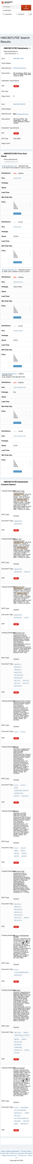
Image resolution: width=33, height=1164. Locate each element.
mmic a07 (27, 571)
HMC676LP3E (18, 975)
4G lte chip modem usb (21, 1118)
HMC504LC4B (18, 909)
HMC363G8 (17, 1121)
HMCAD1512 (25, 796)
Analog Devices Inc (10, 166)
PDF (16, 86)
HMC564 (26, 917)
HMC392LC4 (17, 664)
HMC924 (16, 1039)
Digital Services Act (9, 1155)
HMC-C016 (17, 683)
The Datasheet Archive (7, 2)
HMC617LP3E (17, 672)
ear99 (16, 787)
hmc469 (16, 796)
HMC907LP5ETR (18, 282)
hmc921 (23, 850)
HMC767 (16, 856)
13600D (27, 1113)
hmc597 (24, 853)
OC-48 (16, 731)
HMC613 (24, 1039)
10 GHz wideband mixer (21, 972)
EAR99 (16, 850)
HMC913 (27, 1050)
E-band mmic (18, 1047)
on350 (26, 617)
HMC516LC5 (17, 906)
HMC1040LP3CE (18, 675)
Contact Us (22, 1155)
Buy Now (17, 213)
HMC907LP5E (17, 178)
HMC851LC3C (18, 1050)
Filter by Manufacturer (10, 51)
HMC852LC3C (18, 1113)
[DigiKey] (15, 173)
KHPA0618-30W (18, 793)
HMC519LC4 (17, 667)
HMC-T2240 (17, 1032)
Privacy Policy (26, 1151)
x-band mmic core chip (21, 790)
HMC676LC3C (18, 686)
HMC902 (25, 1032)
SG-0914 (23, 848)
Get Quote (18, 262)
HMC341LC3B (18, 912)
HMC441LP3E (18, 920)
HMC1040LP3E (18, 915)
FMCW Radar (24, 1107)
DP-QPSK (16, 1052)
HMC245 (16, 853)
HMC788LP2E (18, 1044)
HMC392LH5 (17, 917)
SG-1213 (23, 731)
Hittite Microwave (19, 68)
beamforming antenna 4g (22, 1035)
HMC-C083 (17, 1115)
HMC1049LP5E (18, 677)
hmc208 (24, 856)
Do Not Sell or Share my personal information (16, 1153)
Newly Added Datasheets (10, 1151)
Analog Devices (22, 114)
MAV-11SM (26, 1121)
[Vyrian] (15, 222)
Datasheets (8, 14)
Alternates (21, 14)
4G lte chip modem (20, 1110)
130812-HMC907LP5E (19, 387)
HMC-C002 (26, 680)
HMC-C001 (17, 680)
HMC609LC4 (17, 669)
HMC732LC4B (18, 1042)
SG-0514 (23, 785)
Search (26, 8)
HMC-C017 (26, 683)
